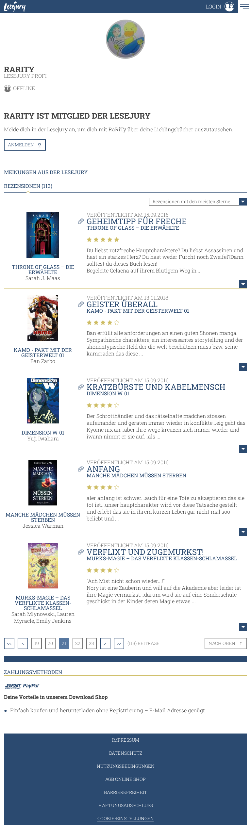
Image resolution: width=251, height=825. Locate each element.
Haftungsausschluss (125, 805)
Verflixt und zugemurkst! (145, 552)
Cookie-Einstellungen (125, 818)
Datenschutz (125, 753)
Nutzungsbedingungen (126, 766)
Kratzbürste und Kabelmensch (156, 387)
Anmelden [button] (21, 144)
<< (9, 643)
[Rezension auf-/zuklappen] (243, 284)
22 (77, 643)
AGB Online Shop (125, 779)
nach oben (222, 643)
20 (50, 643)
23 (91, 643)
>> (119, 643)
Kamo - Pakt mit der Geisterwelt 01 (43, 352)
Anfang (103, 469)
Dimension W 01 (43, 432)
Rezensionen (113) (28, 186)
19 (36, 643)
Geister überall (122, 304)
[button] (220, 6)
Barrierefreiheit (125, 792)
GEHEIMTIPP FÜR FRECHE (137, 221)
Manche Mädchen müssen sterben (43, 517)
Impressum (125, 740)
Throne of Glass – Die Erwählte (43, 269)
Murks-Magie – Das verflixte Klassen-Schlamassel (43, 602)
